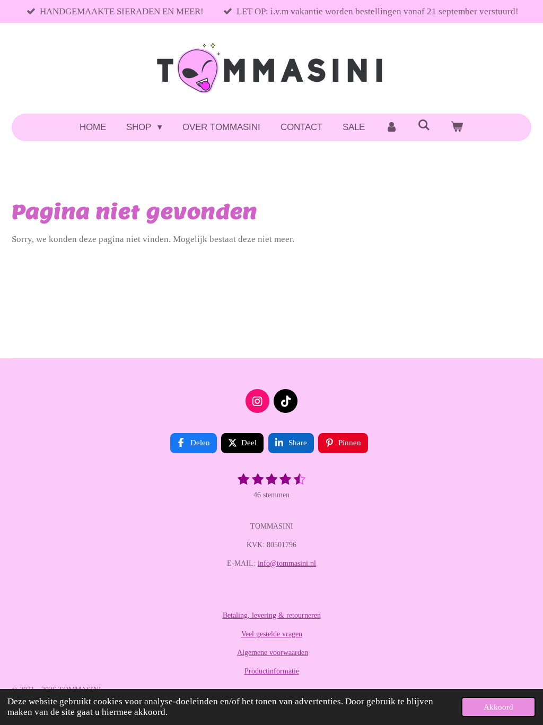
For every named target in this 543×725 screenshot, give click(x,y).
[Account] (391, 127)
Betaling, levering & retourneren (272, 615)
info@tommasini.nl (287, 563)
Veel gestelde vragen (271, 634)
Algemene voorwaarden (272, 653)
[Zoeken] (424, 126)
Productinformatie (271, 671)
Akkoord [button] (498, 706)
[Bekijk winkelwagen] (457, 127)
